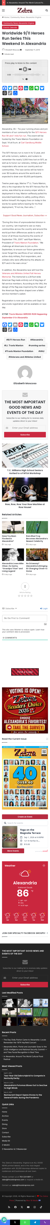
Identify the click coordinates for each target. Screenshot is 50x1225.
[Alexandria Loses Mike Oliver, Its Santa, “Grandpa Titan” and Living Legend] (13, 554)
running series (37, 345)
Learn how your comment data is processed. (23, 631)
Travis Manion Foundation (26, 242)
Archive (5, 1116)
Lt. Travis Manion (14, 345)
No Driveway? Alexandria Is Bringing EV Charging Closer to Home (36, 567)
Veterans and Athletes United (25, 357)
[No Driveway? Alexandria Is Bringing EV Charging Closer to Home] (37, 554)
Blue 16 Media (32, 1200)
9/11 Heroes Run (16, 339)
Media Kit (6, 1141)
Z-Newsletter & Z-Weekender (14, 1149)
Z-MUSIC (6, 1145)
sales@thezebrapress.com (13, 1179)
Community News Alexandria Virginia (26, 17)
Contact (5, 1132)
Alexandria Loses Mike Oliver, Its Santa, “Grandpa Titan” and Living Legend (13, 567)
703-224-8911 (25, 1177)
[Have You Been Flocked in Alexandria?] (13, 527)
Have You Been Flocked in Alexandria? (9, 538)
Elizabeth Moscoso (12, 50)
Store (4, 1128)
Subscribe (6, 1137)
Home (6, 17)
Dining (4, 1124)
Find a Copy (25, 671)
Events (5, 1120)
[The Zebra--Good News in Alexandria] (25, 10)
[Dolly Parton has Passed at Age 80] (9, 1022)
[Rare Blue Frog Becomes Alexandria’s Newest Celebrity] (37, 527)
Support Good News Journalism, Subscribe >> (25, 215)
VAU (42, 351)
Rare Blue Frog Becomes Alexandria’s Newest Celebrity (37, 538)
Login (45, 608)
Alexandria (37, 339)
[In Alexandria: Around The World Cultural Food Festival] (25, 1012)
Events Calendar (10, 27)
